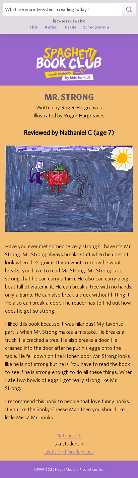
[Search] (129, 9)
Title (33, 26)
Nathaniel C (69, 435)
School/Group (96, 26)
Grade (70, 26)
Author (51, 26)
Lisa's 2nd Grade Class (69, 451)
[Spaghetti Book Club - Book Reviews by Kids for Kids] (69, 64)
